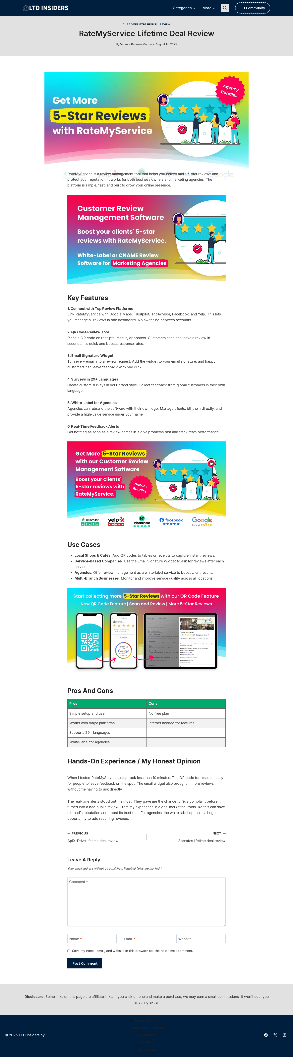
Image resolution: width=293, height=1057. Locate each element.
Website (185, 939)
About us (146, 1042)
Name (75, 939)
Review (165, 24)
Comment (78, 882)
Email (130, 939)
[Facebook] (265, 1035)
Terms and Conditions (147, 1028)
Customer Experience (140, 24)
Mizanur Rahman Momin (136, 44)
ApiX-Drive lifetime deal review (92, 837)
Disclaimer (146, 1035)
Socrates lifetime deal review (202, 837)
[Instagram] (284, 1035)
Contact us (146, 1049)
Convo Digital (57, 1035)
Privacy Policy (146, 1021)
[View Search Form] (225, 8)
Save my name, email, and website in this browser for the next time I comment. (132, 951)
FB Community (252, 8)
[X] (275, 1035)
